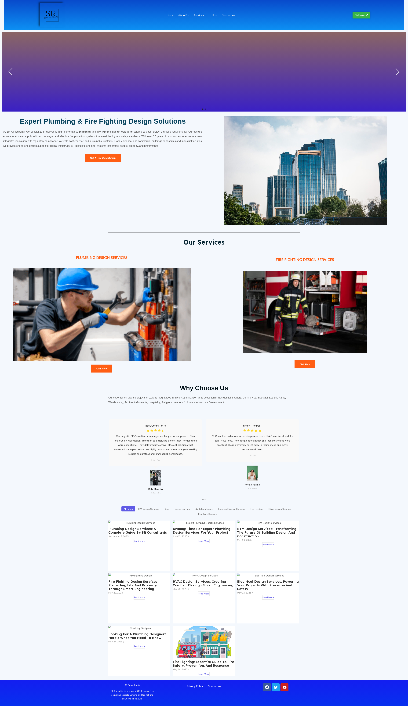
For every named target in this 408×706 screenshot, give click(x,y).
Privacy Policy (195, 686)
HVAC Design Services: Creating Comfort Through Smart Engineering (203, 583)
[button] (201, 15)
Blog (214, 15)
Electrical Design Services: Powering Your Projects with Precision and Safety (268, 585)
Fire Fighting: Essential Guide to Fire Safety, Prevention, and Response (203, 663)
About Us (183, 15)
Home (170, 15)
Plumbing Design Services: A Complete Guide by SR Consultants (137, 530)
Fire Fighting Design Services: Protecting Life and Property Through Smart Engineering (133, 585)
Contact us (228, 15)
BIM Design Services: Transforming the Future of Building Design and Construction (266, 532)
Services (199, 15)
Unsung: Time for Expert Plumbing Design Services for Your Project (201, 530)
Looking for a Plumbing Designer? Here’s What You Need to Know (137, 636)
